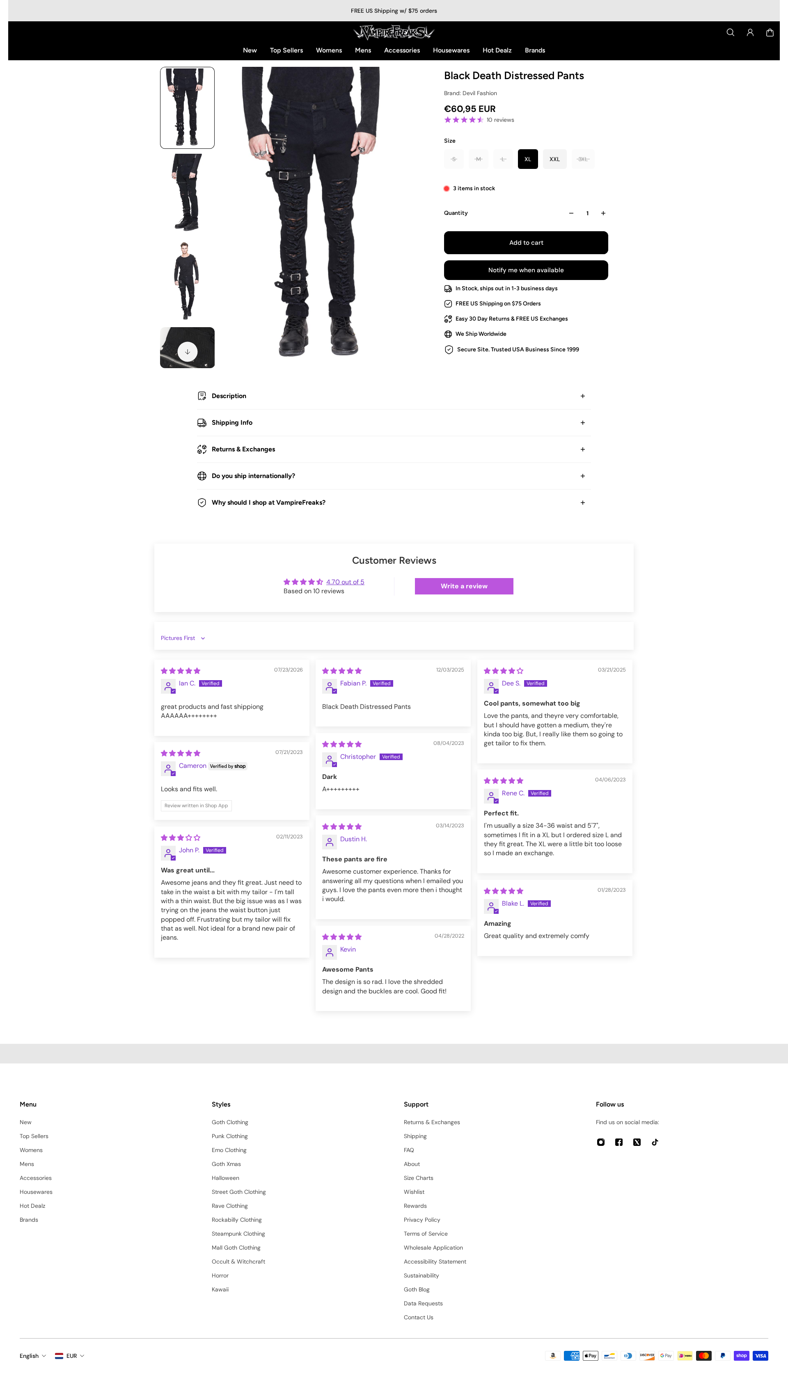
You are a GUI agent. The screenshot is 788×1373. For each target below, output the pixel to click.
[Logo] (394, 32)
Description (229, 396)
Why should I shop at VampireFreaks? (268, 502)
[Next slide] (187, 352)
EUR (71, 1355)
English (29, 1355)
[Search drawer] (730, 32)
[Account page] (750, 32)
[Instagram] (601, 1142)
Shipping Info (232, 422)
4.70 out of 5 (345, 582)
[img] (180, 671)
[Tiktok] (655, 1142)
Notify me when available (526, 270)
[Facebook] (619, 1142)
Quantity (456, 212)
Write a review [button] (464, 586)
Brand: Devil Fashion (470, 93)
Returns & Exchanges (243, 449)
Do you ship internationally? (253, 476)
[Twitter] (637, 1142)
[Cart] (770, 32)
